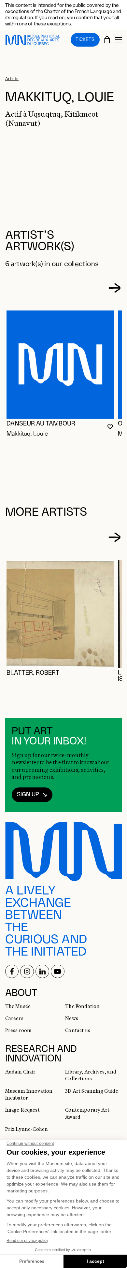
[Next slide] (114, 288)
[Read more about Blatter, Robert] (61, 614)
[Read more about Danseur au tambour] (61, 364)
